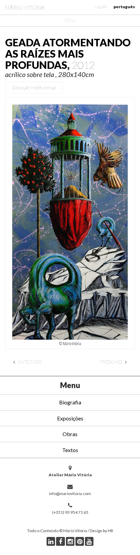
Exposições (70, 418)
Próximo (111, 362)
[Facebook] (60, 541)
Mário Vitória (25, 7)
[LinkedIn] (51, 541)
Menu (70, 20)
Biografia (70, 402)
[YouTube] (89, 541)
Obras (70, 434)
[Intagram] (70, 541)
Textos (70, 450)
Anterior (29, 362)
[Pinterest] (79, 541)
